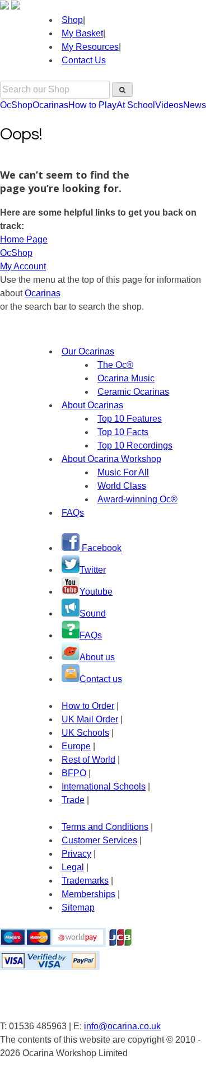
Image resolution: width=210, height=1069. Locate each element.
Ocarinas (50, 105)
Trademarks (85, 880)
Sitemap (78, 907)
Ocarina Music (126, 378)
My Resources (90, 47)
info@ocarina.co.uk (122, 1026)
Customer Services (99, 840)
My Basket (82, 33)
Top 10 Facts (122, 432)
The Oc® (115, 365)
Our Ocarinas (88, 351)
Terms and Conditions (105, 827)
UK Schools (85, 732)
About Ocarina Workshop (111, 459)
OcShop (16, 105)
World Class (121, 486)
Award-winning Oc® (137, 499)
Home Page (24, 239)
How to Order (88, 706)
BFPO (74, 773)
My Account (23, 266)
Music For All (123, 472)
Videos (169, 105)
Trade (73, 800)
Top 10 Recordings (134, 445)
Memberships (88, 894)
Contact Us (84, 60)
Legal (73, 867)
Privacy (76, 853)
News (194, 105)
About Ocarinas (92, 405)
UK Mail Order (90, 719)
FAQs (73, 512)
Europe (76, 746)
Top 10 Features (129, 418)
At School (135, 105)
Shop (72, 20)
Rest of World (88, 759)
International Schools (104, 786)
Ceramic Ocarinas (133, 391)
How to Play (92, 105)
